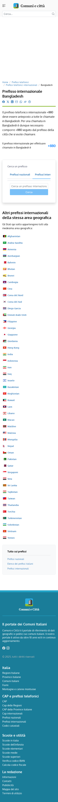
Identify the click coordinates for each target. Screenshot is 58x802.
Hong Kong (13, 347)
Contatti (6, 781)
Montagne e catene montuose (19, 689)
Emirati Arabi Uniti (17, 314)
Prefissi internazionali (18, 568)
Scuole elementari (12, 748)
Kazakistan (13, 387)
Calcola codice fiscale (14, 764)
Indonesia (13, 360)
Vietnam (12, 531)
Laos (10, 406)
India (10, 354)
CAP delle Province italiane (17, 709)
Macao (11, 419)
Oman (11, 452)
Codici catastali (10, 725)
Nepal (11, 446)
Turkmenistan (15, 518)
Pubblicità (8, 785)
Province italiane (11, 677)
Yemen (11, 537)
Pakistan (12, 459)
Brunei (11, 275)
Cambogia (13, 282)
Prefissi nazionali (15, 559)
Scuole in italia (10, 740)
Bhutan (11, 269)
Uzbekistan (13, 524)
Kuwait (11, 400)
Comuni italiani (10, 681)
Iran (10, 367)
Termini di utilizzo (12, 793)
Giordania (13, 341)
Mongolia (12, 439)
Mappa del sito (10, 789)
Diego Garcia (14, 308)
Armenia (12, 249)
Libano (11, 413)
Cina (10, 288)
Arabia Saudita (15, 242)
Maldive (12, 426)
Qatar (10, 465)
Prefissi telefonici (20, 82)
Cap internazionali (12, 713)
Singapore (13, 472)
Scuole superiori (11, 756)
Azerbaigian (14, 255)
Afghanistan (14, 236)
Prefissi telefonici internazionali (21, 85)
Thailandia (13, 505)
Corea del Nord (15, 295)
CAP (4, 701)
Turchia (11, 511)
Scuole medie (9, 752)
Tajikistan (13, 491)
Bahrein (12, 262)
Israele (11, 380)
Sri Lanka (12, 485)
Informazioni (9, 777)
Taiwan (11, 498)
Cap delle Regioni (12, 705)
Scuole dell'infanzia (13, 744)
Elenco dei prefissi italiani (20, 564)
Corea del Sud (15, 301)
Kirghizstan (13, 393)
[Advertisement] (29, 50)
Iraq (10, 373)
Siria (10, 478)
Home (5, 82)
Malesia (12, 432)
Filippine (12, 321)
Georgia (12, 328)
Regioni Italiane (11, 672)
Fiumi (5, 685)
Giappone (13, 334)
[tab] (19, 174)
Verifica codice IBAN (13, 760)
